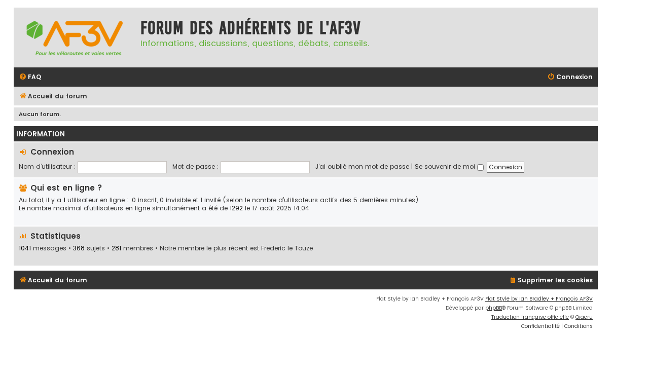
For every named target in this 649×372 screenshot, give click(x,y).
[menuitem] (30, 77)
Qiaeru (584, 317)
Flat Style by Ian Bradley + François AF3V (539, 299)
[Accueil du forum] (74, 37)
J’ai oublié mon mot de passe (362, 166)
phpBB (493, 308)
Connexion (52, 151)
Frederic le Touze (287, 248)
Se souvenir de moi (446, 166)
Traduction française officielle (530, 317)
